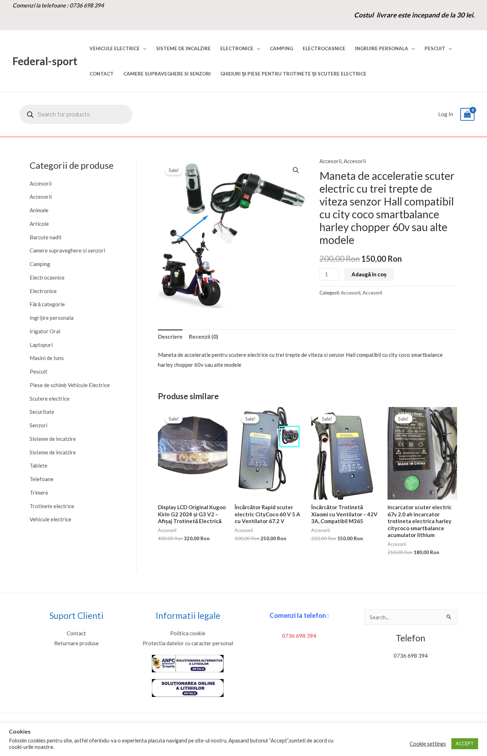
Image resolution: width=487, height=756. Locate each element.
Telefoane (41, 479)
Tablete (38, 465)
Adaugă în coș (369, 274)
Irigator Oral (45, 331)
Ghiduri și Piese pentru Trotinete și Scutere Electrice (293, 74)
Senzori (38, 425)
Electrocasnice (324, 48)
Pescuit (435, 48)
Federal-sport (44, 60)
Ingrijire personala (381, 48)
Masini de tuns (47, 358)
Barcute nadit (46, 237)
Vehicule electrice (114, 48)
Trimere (39, 492)
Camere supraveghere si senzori (167, 74)
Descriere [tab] (170, 336)
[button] (295, 170)
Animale (39, 210)
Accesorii (41, 183)
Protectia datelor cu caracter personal (188, 643)
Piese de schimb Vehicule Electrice (70, 385)
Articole (39, 223)
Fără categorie (47, 304)
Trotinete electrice (52, 506)
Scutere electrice (50, 398)
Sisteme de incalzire (183, 48)
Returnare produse (76, 643)
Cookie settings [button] (428, 744)
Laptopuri (41, 344)
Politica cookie (187, 633)
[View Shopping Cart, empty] (467, 114)
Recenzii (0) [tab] (203, 336)
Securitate (42, 411)
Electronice (236, 48)
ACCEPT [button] (465, 743)
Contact (101, 74)
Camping (281, 48)
